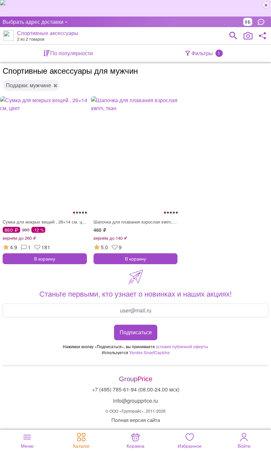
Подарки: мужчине (28, 85)
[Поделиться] (262, 36)
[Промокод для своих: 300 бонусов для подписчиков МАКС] (135, 8)
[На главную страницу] (8, 36)
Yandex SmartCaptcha (149, 352)
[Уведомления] (262, 22)
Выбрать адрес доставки (33, 21)
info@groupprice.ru (135, 400)
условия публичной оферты (182, 346)
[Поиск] (233, 36)
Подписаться (136, 332)
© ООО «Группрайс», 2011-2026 (135, 411)
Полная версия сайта (135, 419)
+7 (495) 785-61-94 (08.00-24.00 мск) (135, 389)
